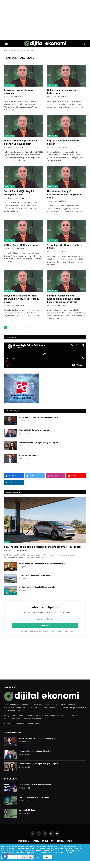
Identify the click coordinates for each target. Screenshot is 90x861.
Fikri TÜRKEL (19, 97)
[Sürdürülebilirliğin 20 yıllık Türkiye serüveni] (23, 177)
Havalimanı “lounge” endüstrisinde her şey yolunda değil (64, 194)
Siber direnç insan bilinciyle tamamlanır (35, 785)
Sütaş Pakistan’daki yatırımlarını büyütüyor (36, 575)
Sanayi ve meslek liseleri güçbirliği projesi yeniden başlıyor (43, 563)
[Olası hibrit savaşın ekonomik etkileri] (10, 800)
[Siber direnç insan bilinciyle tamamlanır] (10, 787)
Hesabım (60, 841)
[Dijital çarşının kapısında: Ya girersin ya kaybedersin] (23, 126)
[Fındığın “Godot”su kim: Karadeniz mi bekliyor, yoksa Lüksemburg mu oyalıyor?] (66, 281)
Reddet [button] (38, 857)
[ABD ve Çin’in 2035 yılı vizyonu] (23, 231)
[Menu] (6, 43)
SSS (52, 841)
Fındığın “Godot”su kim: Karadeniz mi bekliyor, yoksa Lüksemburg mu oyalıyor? (63, 299)
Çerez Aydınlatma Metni (11, 857)
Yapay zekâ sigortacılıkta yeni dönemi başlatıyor (38, 417)
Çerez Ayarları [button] (27, 857)
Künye (45, 841)
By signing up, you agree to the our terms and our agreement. (46, 631)
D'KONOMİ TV (10, 779)
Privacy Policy (59, 631)
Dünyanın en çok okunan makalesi (18, 91)
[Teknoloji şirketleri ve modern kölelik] (66, 231)
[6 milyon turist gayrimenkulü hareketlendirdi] (10, 590)
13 (21, 327)
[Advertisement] (45, 658)
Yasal (69, 841)
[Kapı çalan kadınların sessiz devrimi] (66, 126)
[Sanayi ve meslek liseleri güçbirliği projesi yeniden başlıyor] (10, 566)
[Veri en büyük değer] (10, 813)
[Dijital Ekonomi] (45, 43)
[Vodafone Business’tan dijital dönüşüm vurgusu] (10, 445)
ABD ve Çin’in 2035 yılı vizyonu (21, 245)
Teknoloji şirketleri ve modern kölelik (64, 246)
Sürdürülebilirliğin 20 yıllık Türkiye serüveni (19, 193)
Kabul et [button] (47, 857)
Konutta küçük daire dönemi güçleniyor (35, 430)
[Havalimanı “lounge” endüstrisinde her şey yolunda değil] (66, 177)
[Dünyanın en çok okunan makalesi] (23, 76)
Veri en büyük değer (27, 810)
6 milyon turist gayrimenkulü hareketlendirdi (37, 587)
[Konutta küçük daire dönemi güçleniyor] (10, 433)
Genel (7, 542)
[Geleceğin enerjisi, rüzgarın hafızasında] (66, 76)
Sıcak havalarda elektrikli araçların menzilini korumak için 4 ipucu (42, 546)
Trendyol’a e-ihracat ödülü (29, 455)
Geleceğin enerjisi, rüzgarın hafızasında (63, 91)
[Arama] (83, 43)
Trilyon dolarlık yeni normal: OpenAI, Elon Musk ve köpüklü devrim (21, 299)
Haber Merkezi (22, 550)
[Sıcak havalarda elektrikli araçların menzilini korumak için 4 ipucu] (45, 520)
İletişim (35, 841)
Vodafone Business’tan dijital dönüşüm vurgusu (38, 442)
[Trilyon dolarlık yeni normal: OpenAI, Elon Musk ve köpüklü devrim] (23, 281)
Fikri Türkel (9, 85)
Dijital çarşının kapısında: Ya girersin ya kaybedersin (20, 142)
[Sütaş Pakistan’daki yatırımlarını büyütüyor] (10, 578)
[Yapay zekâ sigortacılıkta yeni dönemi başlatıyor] (10, 420)
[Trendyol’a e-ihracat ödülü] (10, 458)
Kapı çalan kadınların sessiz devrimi (63, 142)
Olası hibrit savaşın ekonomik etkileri (34, 797)
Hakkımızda (23, 841)
